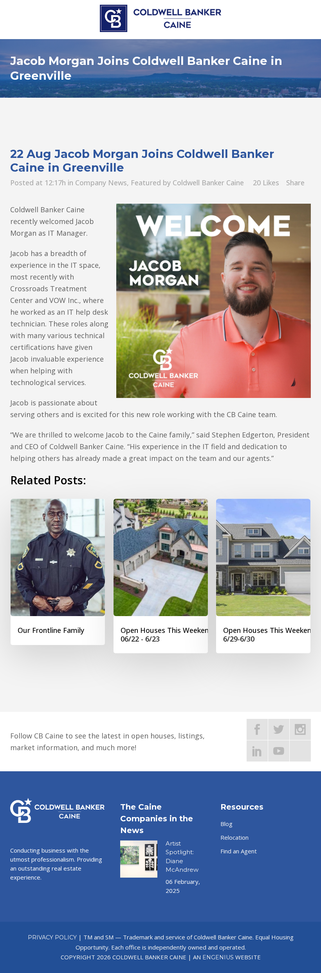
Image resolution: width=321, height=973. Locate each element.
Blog (226, 824)
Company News (101, 182)
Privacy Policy (52, 937)
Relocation (234, 837)
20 (266, 182)
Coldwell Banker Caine (208, 182)
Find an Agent (238, 851)
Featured (146, 182)
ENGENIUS (218, 957)
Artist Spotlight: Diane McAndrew (182, 857)
